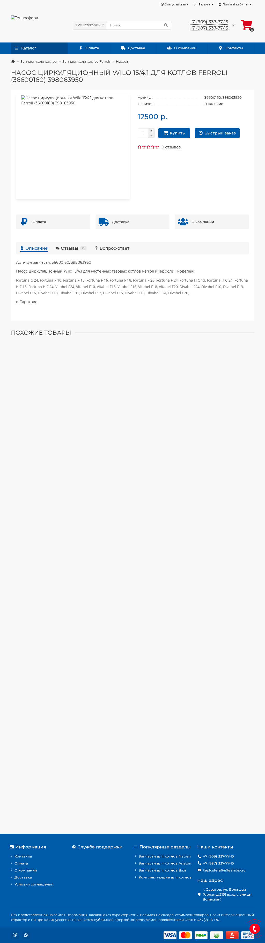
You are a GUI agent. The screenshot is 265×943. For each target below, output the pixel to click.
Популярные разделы (165, 847)
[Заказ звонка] (254, 929)
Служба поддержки (100, 847)
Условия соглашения (33, 884)
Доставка (136, 48)
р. (202, 4)
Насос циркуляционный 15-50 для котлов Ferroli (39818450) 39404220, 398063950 (89, 598)
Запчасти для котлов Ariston (165, 863)
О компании (185, 48)
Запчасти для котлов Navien (165, 856)
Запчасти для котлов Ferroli (86, 61)
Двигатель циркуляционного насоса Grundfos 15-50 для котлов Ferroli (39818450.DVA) (94, 794)
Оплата (92, 48)
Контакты (234, 48)
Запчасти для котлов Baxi (162, 870)
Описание (36, 248)
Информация (30, 847)
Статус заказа (175, 4)
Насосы (122, 61)
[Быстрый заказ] (30, 425)
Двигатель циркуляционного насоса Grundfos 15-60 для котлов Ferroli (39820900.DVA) (95, 696)
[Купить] (17, 425)
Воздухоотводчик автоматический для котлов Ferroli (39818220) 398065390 (84, 403)
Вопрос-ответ (114, 248)
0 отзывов (171, 147)
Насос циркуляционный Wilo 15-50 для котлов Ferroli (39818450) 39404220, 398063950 (94, 501)
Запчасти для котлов (38, 61)
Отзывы (72, 248)
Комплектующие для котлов (165, 877)
